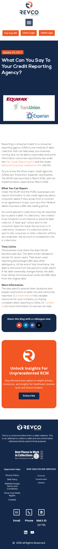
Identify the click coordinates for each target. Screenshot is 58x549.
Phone (29, 520)
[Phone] (29, 512)
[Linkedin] (25, 532)
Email (16, 520)
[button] (29, 22)
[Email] (17, 512)
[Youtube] (32, 532)
